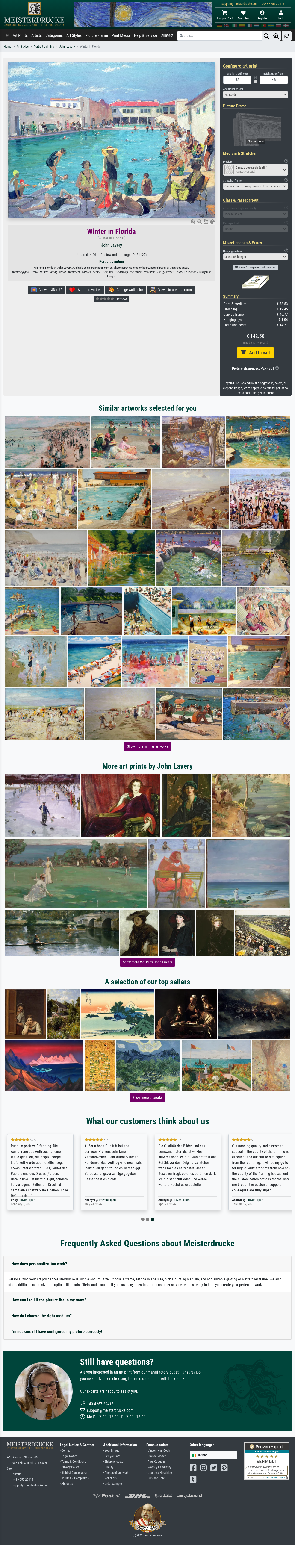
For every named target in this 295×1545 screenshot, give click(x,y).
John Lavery (67, 47)
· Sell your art (111, 1456)
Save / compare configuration (257, 267)
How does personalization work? (39, 1263)
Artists (36, 35)
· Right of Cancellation (74, 1473)
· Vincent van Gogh (158, 1451)
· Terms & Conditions (73, 1462)
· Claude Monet (156, 1456)
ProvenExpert (34, 1200)
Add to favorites (88, 290)
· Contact (65, 1451)
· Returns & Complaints (74, 1478)
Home (8, 47)
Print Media (121, 35)
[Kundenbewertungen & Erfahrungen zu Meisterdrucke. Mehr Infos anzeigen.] (266, 1461)
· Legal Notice (68, 1456)
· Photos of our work (115, 1473)
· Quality (108, 1467)
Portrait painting (44, 47)
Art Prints (20, 35)
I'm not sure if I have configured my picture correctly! (56, 1331)
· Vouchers (110, 1478)
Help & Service (145, 35)
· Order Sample (112, 1484)
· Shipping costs (113, 1462)
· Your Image (111, 1451)
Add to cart (258, 352)
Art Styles (74, 35)
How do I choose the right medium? (41, 1315)
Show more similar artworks (147, 746)
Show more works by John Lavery (147, 962)
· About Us (66, 1484)
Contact (167, 35)
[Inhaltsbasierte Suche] (276, 36)
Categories (54, 35)
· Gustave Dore (155, 1478)
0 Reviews (120, 299)
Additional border (233, 89)
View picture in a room (174, 290)
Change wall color (128, 290)
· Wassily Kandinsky (158, 1467)
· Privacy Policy (69, 1467)
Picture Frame (96, 35)
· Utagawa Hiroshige (159, 1473)
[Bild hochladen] (287, 36)
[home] (7, 35)
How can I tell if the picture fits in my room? (48, 1300)
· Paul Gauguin (155, 1462)
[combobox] (255, 94)
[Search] (266, 36)
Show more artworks (147, 1097)
